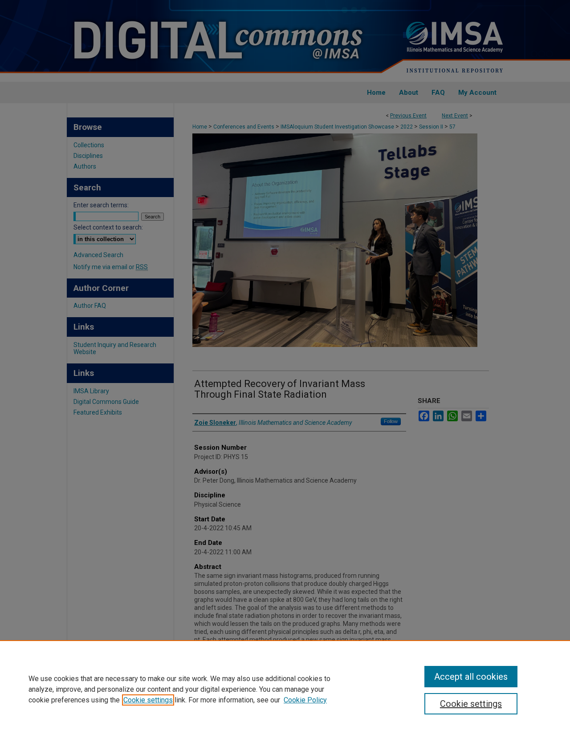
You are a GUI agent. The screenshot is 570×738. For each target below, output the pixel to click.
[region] (285, 689)
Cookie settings (148, 700)
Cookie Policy (305, 700)
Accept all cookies (471, 676)
